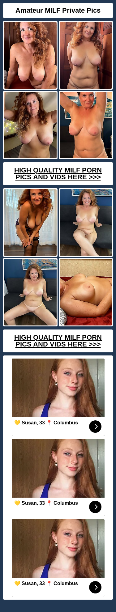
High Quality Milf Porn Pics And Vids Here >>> (58, 173)
